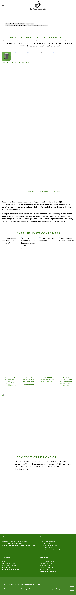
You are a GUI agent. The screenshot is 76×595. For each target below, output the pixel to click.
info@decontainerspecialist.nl (51, 549)
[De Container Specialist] (38, 5)
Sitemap (24, 589)
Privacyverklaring (54, 589)
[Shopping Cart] (73, 5)
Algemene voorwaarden (37, 589)
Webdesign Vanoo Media (10, 589)
